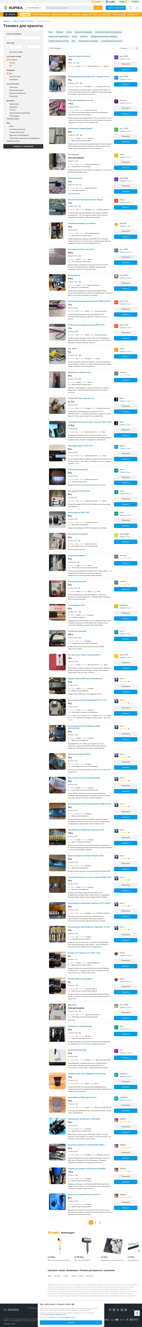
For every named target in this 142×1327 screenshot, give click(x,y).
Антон (122, 679)
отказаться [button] (51, 1317)
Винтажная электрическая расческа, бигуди (85, 200)
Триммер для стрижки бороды (80, 1026)
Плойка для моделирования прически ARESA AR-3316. (89, 301)
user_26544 (124, 56)
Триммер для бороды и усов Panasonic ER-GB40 (87, 1169)
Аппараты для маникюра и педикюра (104, 36)
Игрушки (76, 14)
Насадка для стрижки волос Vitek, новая (84, 953)
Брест (50, 1276)
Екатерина (124, 605)
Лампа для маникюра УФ (78, 469)
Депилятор (72, 1005)
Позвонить (125, 64)
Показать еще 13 (13, 141)
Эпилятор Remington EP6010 (79, 754)
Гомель (66, 1276)
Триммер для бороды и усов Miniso (82, 223)
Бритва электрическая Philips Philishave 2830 (86, 856)
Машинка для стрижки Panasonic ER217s (84, 1195)
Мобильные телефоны (61, 14)
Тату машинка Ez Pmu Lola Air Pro (81, 249)
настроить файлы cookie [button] (67, 1317)
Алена (122, 953)
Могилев (89, 1276)
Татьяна (123, 100)
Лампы (74, 36)
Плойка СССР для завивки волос (81, 398)
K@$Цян (123, 1119)
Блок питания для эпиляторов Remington (84, 778)
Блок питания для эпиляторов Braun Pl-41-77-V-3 (87, 700)
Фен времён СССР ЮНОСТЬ (79, 491)
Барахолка (6, 21)
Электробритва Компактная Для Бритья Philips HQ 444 (89, 804)
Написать (125, 70)
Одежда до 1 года (89, 14)
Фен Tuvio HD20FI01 (82, 1260)
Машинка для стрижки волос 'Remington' (84, 1119)
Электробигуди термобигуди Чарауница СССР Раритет (89, 903)
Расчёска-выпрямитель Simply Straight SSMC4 (86, 1145)
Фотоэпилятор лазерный (78, 534)
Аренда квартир (135, 14)
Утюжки (69, 32)
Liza (121, 1050)
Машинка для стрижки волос (79, 372)
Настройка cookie (9, 1323)
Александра (124, 534)
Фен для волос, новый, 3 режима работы (84, 655)
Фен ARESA (72, 349)
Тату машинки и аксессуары (88, 41)
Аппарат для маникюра (77, 631)
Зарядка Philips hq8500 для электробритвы (85, 679)
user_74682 (124, 249)
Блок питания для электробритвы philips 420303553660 (84, 727)
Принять (71, 1323)
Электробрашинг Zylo (76, 605)
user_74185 (124, 77)
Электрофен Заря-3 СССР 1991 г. (81, 446)
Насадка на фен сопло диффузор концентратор (87, 1074)
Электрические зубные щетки (111, 41)
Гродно (74, 1276)
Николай (123, 223)
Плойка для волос (75, 178)
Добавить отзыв (125, 59)
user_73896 (124, 1005)
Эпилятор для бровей (76, 556)
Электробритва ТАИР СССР (79, 513)
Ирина (122, 446)
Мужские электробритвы (83, 32)
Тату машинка (73, 154)
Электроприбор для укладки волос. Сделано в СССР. (89, 77)
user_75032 (124, 128)
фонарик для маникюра (77, 1050)
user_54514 (124, 275)
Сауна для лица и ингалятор (79, 56)
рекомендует (68, 1232)
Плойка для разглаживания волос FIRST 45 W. (86, 325)
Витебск (57, 1276)
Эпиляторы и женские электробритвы (108, 32)
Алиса (122, 349)
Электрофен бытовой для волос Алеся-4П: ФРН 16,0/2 (90, 422)
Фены (51, 32)
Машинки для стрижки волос (59, 36)
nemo (122, 469)
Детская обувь (105, 14)
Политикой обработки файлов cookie (53, 1314)
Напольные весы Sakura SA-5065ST (113, 1260)
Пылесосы (84, 36)
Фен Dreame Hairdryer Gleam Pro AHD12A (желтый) (60, 1260)
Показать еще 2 (13, 119)
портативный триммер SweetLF (80, 128)
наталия (123, 372)
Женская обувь (119, 14)
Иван (122, 398)
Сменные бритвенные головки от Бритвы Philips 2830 (89, 877)
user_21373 (124, 301)
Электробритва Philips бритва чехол (82, 1097)
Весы (73, 41)
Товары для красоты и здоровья (23, 21)
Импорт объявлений (41, 14)
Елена (122, 200)
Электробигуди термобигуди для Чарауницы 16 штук (89, 927)
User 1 (122, 631)
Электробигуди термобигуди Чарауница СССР (86, 830)
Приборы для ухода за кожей (58, 41)
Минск (81, 1276)
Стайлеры (59, 32)
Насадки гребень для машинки (80, 979)
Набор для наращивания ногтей (80, 100)
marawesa (123, 1074)
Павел (122, 154)
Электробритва (74, 275)
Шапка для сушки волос (77, 581)
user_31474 (124, 655)
